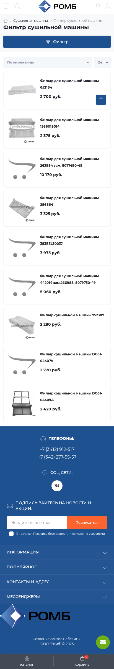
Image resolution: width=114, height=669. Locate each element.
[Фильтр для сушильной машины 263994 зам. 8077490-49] (22, 169)
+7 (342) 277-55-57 (57, 457)
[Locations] (98, 6)
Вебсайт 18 (72, 639)
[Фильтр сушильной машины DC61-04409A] (22, 403)
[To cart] (101, 100)
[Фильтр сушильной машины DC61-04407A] (22, 364)
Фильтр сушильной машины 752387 (72, 315)
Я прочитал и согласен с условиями (60, 534)
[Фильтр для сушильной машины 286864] (22, 208)
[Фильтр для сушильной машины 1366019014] (22, 130)
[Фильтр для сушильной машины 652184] (22, 91)
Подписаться (87, 522)
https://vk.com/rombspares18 (57, 485)
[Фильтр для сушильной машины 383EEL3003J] (22, 247)
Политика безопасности (51, 534)
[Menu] (7, 6)
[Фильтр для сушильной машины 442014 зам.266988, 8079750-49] (22, 286)
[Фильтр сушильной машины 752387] (22, 325)
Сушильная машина (30, 20)
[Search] (17, 6)
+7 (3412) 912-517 (57, 449)
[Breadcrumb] (5, 20)
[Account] (108, 6)
